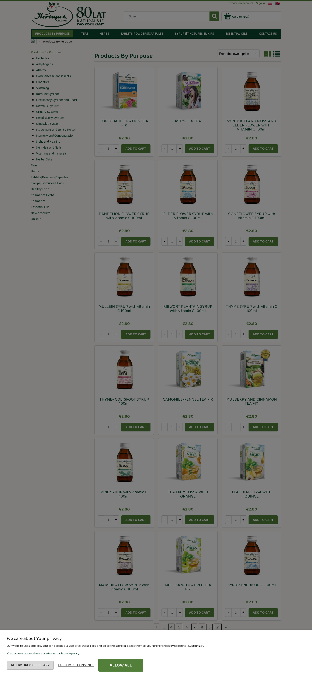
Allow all (121, 665)
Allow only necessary (30, 665)
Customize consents (76, 665)
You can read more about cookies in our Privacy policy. (43, 653)
